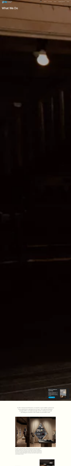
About (41, 1)
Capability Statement (61, 1)
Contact (68, 1)
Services (45, 1)
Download (51, 397)
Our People (50, 1)
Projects (55, 1)
